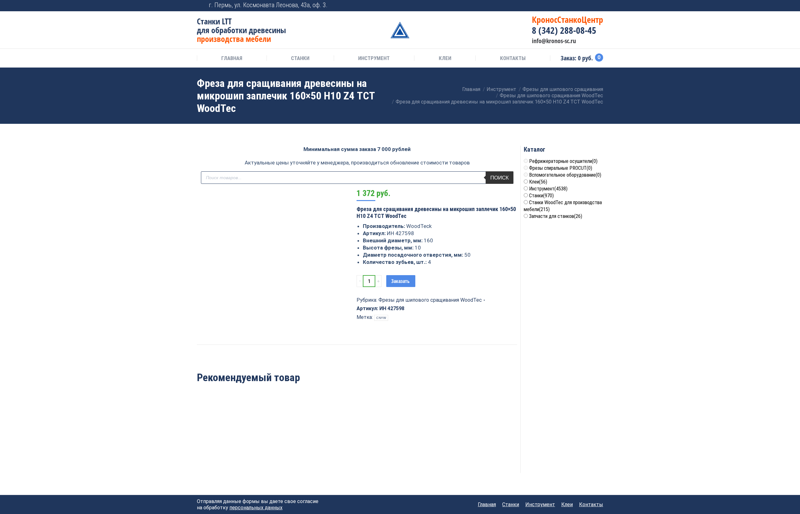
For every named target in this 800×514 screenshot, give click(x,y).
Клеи (538, 182)
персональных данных (255, 508)
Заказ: (581, 58)
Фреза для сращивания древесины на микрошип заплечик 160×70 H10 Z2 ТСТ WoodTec (227, 447)
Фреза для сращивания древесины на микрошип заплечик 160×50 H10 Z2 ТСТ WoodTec (292, 447)
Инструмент (548, 189)
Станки (541, 196)
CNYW (381, 318)
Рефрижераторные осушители (563, 161)
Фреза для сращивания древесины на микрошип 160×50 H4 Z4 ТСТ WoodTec (422, 447)
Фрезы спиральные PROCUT (560, 168)
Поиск (499, 178)
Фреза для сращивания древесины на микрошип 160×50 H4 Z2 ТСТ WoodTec (357, 447)
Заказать (400, 281)
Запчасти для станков (555, 216)
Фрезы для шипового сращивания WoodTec (430, 300)
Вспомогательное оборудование (565, 175)
